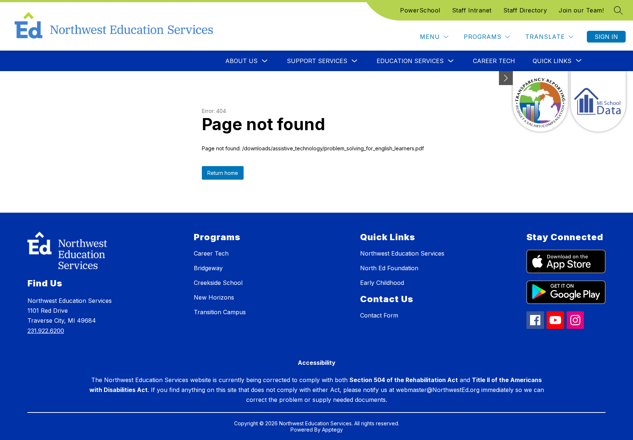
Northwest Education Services (402, 253)
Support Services (317, 61)
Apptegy (332, 429)
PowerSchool (420, 10)
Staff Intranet (472, 10)
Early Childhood (382, 282)
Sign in (606, 36)
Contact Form (379, 315)
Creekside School (218, 282)
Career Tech (494, 61)
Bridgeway (208, 268)
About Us (241, 61)
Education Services (410, 61)
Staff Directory (525, 10)
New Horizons (214, 297)
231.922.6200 (45, 330)
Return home (222, 173)
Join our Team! (581, 10)
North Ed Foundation (389, 268)
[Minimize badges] (506, 78)
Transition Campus (220, 312)
